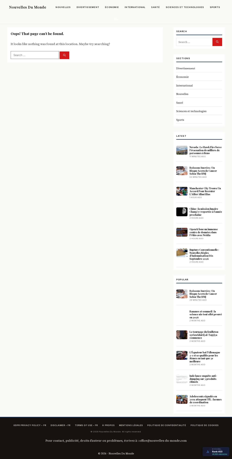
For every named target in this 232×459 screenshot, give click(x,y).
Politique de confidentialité (166, 425)
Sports (215, 7)
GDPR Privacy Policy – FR (29, 425)
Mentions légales (131, 425)
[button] (116, 19)
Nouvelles (63, 7)
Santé (155, 7)
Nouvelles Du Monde (27, 7)
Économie (112, 7)
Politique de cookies (205, 425)
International (135, 7)
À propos (108, 425)
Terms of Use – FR (86, 425)
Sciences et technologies (185, 7)
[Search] (64, 55)
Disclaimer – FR (60, 425)
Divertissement (88, 7)
